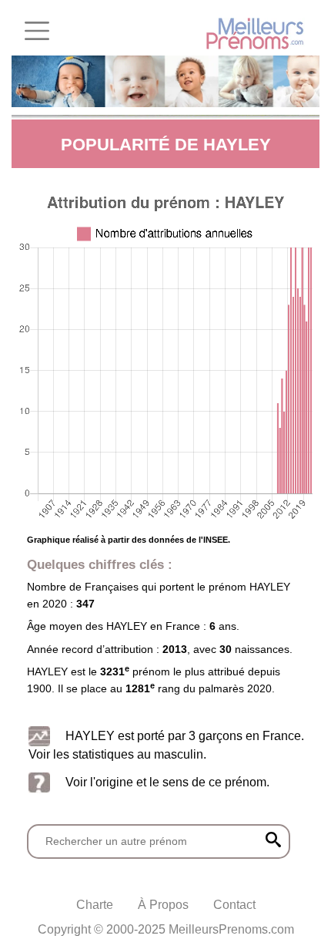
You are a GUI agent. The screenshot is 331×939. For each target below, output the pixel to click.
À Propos (163, 904)
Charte (94, 904)
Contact (234, 904)
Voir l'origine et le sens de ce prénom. (167, 781)
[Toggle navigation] (37, 30)
